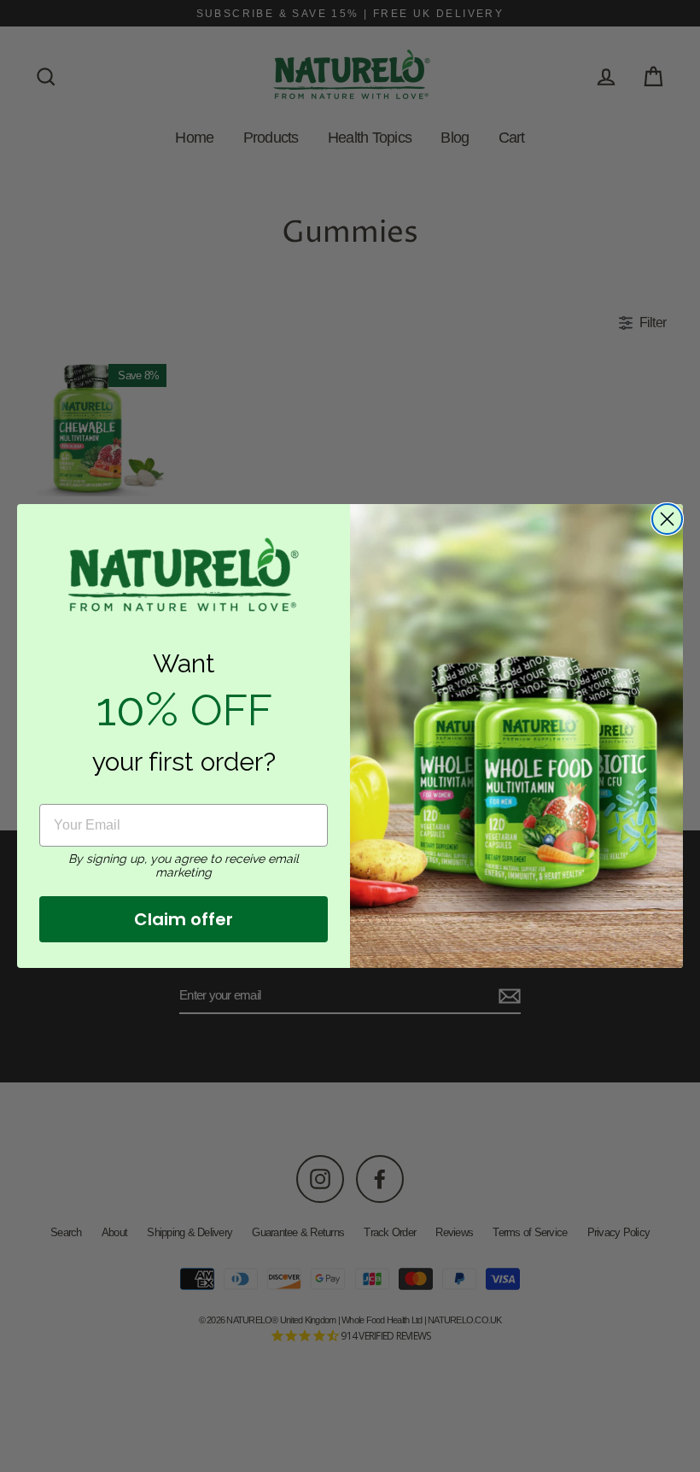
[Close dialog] (667, 519)
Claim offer (183, 919)
